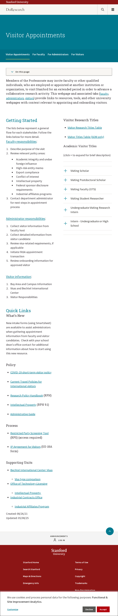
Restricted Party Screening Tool (29, 433)
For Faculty (39, 54)
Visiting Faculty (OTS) (83, 189)
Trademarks (81, 583)
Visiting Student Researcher (87, 198)
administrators (15, 98)
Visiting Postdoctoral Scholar (88, 180)
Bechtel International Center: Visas (31, 470)
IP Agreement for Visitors (25, 446)
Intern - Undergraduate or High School (89, 223)
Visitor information (18, 277)
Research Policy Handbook (26, 395)
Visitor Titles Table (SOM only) (86, 137)
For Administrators (58, 54)
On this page (22, 71)
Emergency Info (31, 583)
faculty (104, 93)
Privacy (78, 569)
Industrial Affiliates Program (32, 506)
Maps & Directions (32, 576)
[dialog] (59, 603)
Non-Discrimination (85, 590)
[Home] (15, 9)
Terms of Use (81, 562)
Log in (61, 540)
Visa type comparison (27, 479)
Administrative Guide (22, 414)
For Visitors (77, 54)
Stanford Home (31, 562)
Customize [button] (12, 609)
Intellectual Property (23, 404)
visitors (29, 98)
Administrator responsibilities (25, 218)
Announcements (59, 536)
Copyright (80, 576)
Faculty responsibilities (21, 141)
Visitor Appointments (18, 54)
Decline (89, 609)
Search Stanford (31, 569)
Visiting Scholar (80, 170)
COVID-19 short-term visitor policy (30, 372)
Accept (103, 609)
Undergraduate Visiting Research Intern (90, 210)
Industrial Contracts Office (26, 497)
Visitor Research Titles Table (85, 127)
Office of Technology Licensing (28, 483)
